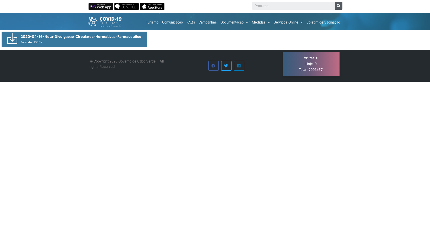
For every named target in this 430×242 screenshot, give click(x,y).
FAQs (191, 22)
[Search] (338, 6)
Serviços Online (286, 22)
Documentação (232, 22)
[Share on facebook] (213, 66)
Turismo (152, 22)
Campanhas (208, 22)
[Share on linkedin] (239, 66)
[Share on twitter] (226, 66)
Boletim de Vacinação (323, 22)
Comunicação (172, 22)
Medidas (259, 22)
